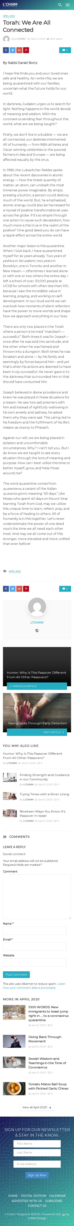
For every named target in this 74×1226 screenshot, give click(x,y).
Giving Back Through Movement (44, 1039)
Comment (10, 871)
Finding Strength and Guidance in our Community (45, 777)
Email (7, 939)
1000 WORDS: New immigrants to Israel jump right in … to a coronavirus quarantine (48, 1013)
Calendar (57, 1196)
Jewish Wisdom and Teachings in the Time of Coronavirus (47, 1063)
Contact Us (37, 1206)
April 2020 (9, 16)
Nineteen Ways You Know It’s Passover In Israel (42, 814)
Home (13, 1196)
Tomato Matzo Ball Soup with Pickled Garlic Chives (48, 1086)
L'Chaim (20, 38)
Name (8, 923)
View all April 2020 (34, 1107)
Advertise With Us (27, 1201)
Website (8, 955)
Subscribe (53, 1201)
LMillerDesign (37, 1218)
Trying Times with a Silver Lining (44, 794)
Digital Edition (33, 1196)
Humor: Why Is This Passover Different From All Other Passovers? (32, 756)
